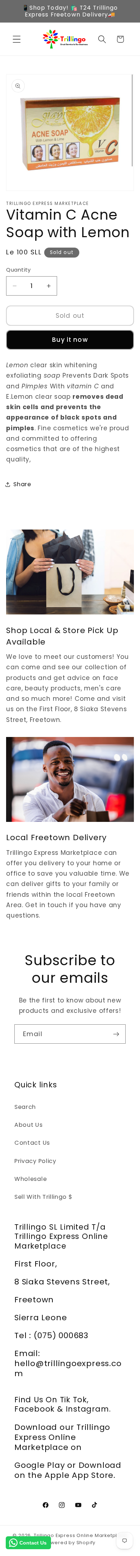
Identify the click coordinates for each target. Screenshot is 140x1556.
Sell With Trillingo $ (43, 1197)
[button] (17, 39)
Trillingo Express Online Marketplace (80, 1535)
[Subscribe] (116, 1034)
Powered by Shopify (70, 1543)
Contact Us (32, 1143)
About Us (28, 1125)
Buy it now (70, 339)
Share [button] (22, 484)
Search (25, 1107)
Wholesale (30, 1179)
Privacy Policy (35, 1161)
